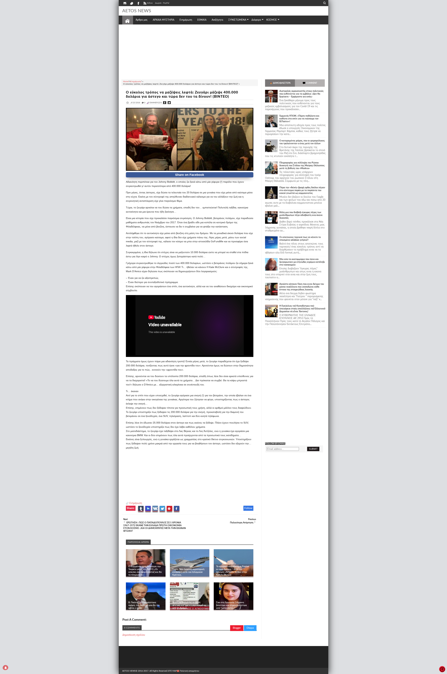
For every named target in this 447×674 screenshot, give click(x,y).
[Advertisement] (223, 51)
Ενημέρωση (135, 503)
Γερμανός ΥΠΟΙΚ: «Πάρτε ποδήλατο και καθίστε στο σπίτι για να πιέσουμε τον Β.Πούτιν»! (299, 119)
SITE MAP (172, 671)
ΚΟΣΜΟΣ (271, 20)
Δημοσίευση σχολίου (133, 635)
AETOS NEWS (136, 11)
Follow (248, 508)
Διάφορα (256, 20)
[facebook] (138, 3)
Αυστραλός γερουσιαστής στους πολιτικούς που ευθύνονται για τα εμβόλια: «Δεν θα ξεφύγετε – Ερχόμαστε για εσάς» (301, 94)
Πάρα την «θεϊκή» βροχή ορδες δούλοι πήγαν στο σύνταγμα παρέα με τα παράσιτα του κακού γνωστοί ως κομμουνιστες (302, 190)
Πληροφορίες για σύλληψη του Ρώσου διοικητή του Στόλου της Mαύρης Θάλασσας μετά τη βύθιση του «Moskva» (302, 166)
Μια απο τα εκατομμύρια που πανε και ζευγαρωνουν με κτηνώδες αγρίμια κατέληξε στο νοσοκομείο (302, 262)
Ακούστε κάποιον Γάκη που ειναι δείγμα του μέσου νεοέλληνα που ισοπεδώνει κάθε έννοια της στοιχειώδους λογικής (301, 287)
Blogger (237, 628)
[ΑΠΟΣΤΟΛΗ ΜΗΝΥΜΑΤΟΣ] (125, 3)
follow (150, 3)
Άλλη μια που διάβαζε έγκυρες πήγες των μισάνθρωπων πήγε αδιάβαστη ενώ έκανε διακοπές (301, 215)
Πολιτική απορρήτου (189, 671)
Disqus (250, 628)
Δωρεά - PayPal (162, 3)
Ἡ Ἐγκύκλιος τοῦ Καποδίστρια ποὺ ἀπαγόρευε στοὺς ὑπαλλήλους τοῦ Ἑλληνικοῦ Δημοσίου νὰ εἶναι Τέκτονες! (302, 309)
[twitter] (131, 3)
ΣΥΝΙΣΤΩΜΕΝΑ (237, 20)
